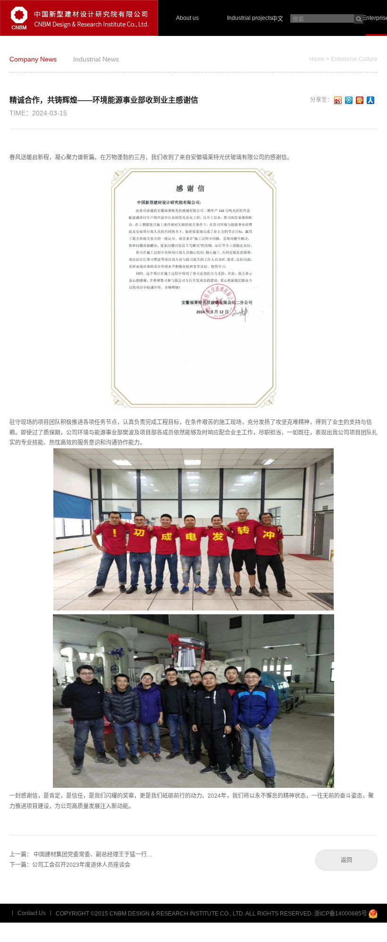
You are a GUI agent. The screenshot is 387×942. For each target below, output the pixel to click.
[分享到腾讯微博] (349, 100)
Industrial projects (249, 18)
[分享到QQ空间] (373, 932)
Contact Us (31, 913)
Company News (33, 59)
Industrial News (96, 59)
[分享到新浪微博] (338, 100)
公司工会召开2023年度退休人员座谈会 (81, 865)
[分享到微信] (347, 932)
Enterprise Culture (354, 59)
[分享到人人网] (371, 100)
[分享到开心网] (360, 100)
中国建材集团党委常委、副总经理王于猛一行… (93, 854)
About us (187, 18)
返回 (346, 860)
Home (317, 59)
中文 (277, 19)
